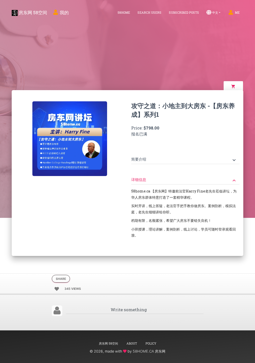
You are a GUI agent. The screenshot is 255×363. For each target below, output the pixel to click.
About (132, 343)
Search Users (149, 12)
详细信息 (184, 180)
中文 (215, 12)
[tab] (185, 155)
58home (124, 12)
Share (61, 279)
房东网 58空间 (32, 12)
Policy (150, 343)
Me (237, 12)
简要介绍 (184, 160)
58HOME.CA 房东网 (149, 351)
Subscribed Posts (184, 12)
